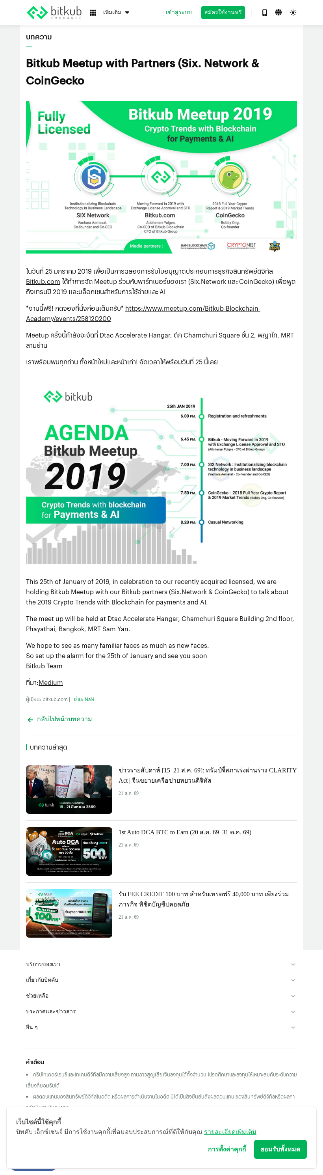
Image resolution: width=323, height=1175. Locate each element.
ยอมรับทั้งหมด (280, 1149)
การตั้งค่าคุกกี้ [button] (227, 1149)
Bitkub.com (43, 281)
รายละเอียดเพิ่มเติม (230, 1131)
